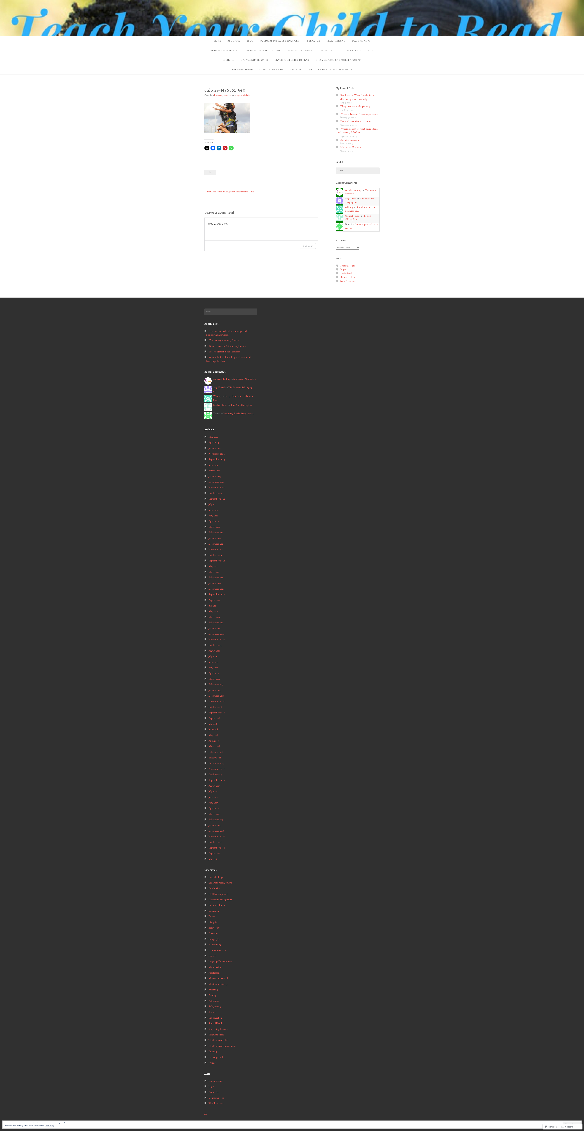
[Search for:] (358, 170)
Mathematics (215, 967)
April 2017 (214, 808)
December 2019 (216, 634)
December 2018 (216, 695)
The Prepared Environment (222, 1046)
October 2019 (215, 645)
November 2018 (217, 701)
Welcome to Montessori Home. (329, 69)
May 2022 (213, 515)
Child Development (218, 894)
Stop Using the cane (218, 1029)
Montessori (214, 972)
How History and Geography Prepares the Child (230, 191)
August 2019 (214, 650)
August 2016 (214, 853)
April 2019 (214, 673)
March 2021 (214, 572)
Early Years (214, 927)
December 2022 (216, 482)
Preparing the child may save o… (238, 413)
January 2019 (215, 690)
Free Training (336, 41)
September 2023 (217, 459)
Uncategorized (216, 1057)
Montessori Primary (300, 50)
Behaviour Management (220, 882)
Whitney (349, 207)
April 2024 (214, 442)
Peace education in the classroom (356, 121)
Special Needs (216, 1023)
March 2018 (214, 746)
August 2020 (214, 600)
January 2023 (215, 476)
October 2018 (215, 707)
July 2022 (213, 504)
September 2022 (217, 498)
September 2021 (217, 560)
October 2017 (215, 774)
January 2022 (215, 538)
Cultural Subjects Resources (279, 41)
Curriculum (214, 911)
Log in (343, 269)
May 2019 (213, 667)
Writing (212, 1063)
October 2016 (215, 842)
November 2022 (217, 487)
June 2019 (213, 662)
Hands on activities (217, 950)
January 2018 (215, 757)
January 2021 (215, 583)
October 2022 (215, 493)
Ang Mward (350, 198)
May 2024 (213, 437)
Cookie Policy (49, 1125)
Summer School (216, 1034)
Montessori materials (225, 50)
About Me (234, 41)
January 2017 (215, 825)
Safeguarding (215, 1006)
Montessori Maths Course (263, 50)
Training (296, 69)
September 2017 (217, 780)
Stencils (228, 60)
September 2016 (217, 847)
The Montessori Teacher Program (338, 60)
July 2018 (213, 724)
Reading (212, 995)
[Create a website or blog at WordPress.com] (205, 1114)
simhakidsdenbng (353, 190)
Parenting (213, 989)
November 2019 (217, 639)
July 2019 (213, 656)
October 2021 (215, 555)
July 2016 (213, 859)
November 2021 (217, 549)
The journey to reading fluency (355, 106)
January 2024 (215, 448)
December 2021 (216, 543)
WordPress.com (348, 281)
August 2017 (214, 786)
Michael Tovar (352, 216)
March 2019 (214, 679)
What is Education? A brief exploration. (359, 114)
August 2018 (214, 718)
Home (217, 41)
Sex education (215, 1017)
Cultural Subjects (217, 905)
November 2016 (217, 836)
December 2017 (216, 763)
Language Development (220, 961)
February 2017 (216, 819)
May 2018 (213, 735)
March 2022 (214, 527)
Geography (214, 939)
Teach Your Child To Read (292, 60)
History (212, 956)
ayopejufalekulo (242, 95)
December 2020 (216, 589)
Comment (308, 246)
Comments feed (347, 277)
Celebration (214, 888)
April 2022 (214, 521)
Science (212, 1012)
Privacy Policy (330, 50)
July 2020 (213, 605)
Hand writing (215, 944)
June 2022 (213, 510)
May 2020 (213, 611)
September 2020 (217, 594)
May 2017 (213, 802)
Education (213, 933)
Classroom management (220, 899)
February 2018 (216, 752)
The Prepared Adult (218, 1040)
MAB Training (361, 41)
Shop (370, 50)
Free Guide (313, 41)
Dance (212, 916)
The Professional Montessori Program (257, 69)
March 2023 (214, 470)
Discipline (213, 922)
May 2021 (213, 566)
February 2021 (216, 577)
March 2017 (214, 814)
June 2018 (213, 729)
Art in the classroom (349, 140)
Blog (250, 41)
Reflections (214, 1001)
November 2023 (217, 453)
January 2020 (215, 628)
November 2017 (217, 769)
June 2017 (213, 797)
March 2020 (214, 617)
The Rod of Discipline (241, 405)
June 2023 (213, 465)
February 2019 (216, 684)
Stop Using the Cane (254, 60)
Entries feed (346, 273)
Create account (347, 265)
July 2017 (213, 791)
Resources (354, 50)
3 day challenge (216, 877)
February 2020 (216, 622)
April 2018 (214, 740)
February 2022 (216, 532)
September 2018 (217, 712)
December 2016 (216, 831)
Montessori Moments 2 (351, 147)
